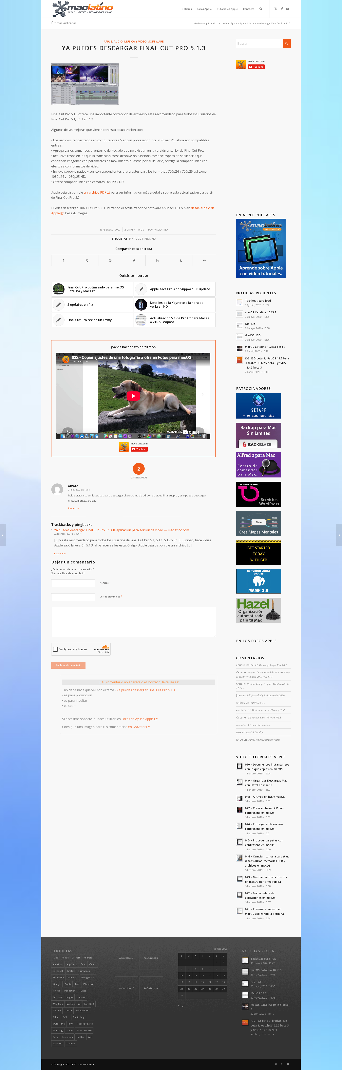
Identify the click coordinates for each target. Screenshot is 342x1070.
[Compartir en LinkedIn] (157, 260)
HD (154, 238)
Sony (55, 1036)
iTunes (82, 990)
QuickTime (59, 1023)
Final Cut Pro (139, 238)
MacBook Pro (73, 1003)
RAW (70, 1023)
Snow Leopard (84, 1030)
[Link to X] (276, 9)
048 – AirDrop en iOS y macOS (265, 797)
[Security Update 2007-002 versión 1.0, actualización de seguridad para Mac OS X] (3, 535)
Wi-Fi (90, 1036)
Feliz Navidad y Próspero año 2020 (265, 695)
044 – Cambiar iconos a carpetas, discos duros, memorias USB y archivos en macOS (267, 860)
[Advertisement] (263, 142)
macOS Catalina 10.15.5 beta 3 (265, 347)
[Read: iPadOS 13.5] (239, 336)
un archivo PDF (95, 192)
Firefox (71, 970)
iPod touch (69, 990)
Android (88, 957)
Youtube (70, 1043)
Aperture (58, 964)
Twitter (80, 1036)
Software (156, 41)
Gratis (68, 984)
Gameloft (72, 977)
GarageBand (87, 977)
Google (57, 984)
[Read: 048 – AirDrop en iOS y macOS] (239, 798)
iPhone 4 (88, 984)
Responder (74, 508)
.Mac (55, 957)
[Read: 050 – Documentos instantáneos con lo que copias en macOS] (239, 766)
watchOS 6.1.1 (258, 702)
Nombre (105, 582)
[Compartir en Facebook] (63, 260)
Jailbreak (57, 997)
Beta (83, 964)
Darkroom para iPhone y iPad (268, 710)
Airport (76, 957)
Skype (69, 1030)
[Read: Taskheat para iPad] (239, 302)
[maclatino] (82, 9)
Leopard (81, 997)
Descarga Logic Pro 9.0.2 (273, 665)
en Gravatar (137, 727)
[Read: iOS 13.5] (239, 325)
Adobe (65, 957)
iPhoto (56, 990)
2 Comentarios (134, 229)
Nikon (56, 1017)
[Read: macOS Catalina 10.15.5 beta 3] (239, 348)
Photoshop (79, 1017)
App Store (71, 964)
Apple (108, 41)
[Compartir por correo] (204, 260)
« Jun (181, 1005)
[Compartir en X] (87, 260)
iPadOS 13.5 (253, 335)
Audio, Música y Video (130, 41)
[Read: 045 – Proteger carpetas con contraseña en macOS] (239, 842)
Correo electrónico (111, 596)
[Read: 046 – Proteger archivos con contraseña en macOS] (239, 825)
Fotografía (58, 977)
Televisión (67, 1036)
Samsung (58, 1030)
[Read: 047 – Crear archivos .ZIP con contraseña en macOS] (239, 809)
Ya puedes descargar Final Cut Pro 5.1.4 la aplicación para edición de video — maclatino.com (121, 530)
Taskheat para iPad (258, 300)
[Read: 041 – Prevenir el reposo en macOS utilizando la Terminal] (239, 910)
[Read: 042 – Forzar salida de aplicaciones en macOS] (239, 894)
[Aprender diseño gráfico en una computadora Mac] (339, 535)
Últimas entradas (64, 23)
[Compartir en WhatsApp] (110, 260)
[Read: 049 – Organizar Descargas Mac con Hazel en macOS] (239, 782)
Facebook (58, 970)
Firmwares (84, 970)
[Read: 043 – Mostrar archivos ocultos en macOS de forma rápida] (239, 878)
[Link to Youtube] (288, 9)
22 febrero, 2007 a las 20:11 (68, 533)
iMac (77, 984)
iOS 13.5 (250, 324)
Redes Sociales (85, 1023)
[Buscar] (261, 9)
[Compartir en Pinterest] (133, 260)
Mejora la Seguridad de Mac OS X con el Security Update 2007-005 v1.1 (263, 674)
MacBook (58, 1003)
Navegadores (82, 1010)
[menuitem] (186, 9)
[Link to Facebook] (282, 9)
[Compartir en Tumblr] (181, 260)
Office (66, 1017)
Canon (92, 964)
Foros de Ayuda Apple (138, 719)
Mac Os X (89, 1003)
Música (68, 1010)
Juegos (69, 997)
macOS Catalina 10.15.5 (260, 312)
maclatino (161, 229)
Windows (58, 1043)
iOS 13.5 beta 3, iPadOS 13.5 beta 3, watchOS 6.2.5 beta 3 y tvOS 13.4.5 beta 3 (267, 362)
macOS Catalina (261, 725)
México (57, 1010)
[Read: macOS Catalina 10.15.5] (239, 314)
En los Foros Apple (256, 641)
